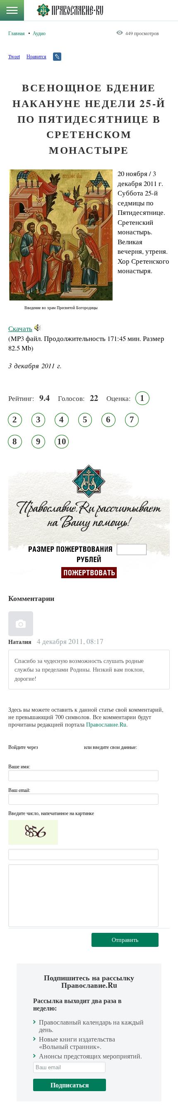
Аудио (39, 33)
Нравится (36, 56)
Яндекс (61, 746)
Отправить (125, 940)
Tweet (14, 56)
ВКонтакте (46, 746)
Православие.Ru (106, 724)
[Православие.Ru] (69, 10)
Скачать (20, 328)
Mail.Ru (76, 746)
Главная (16, 33)
